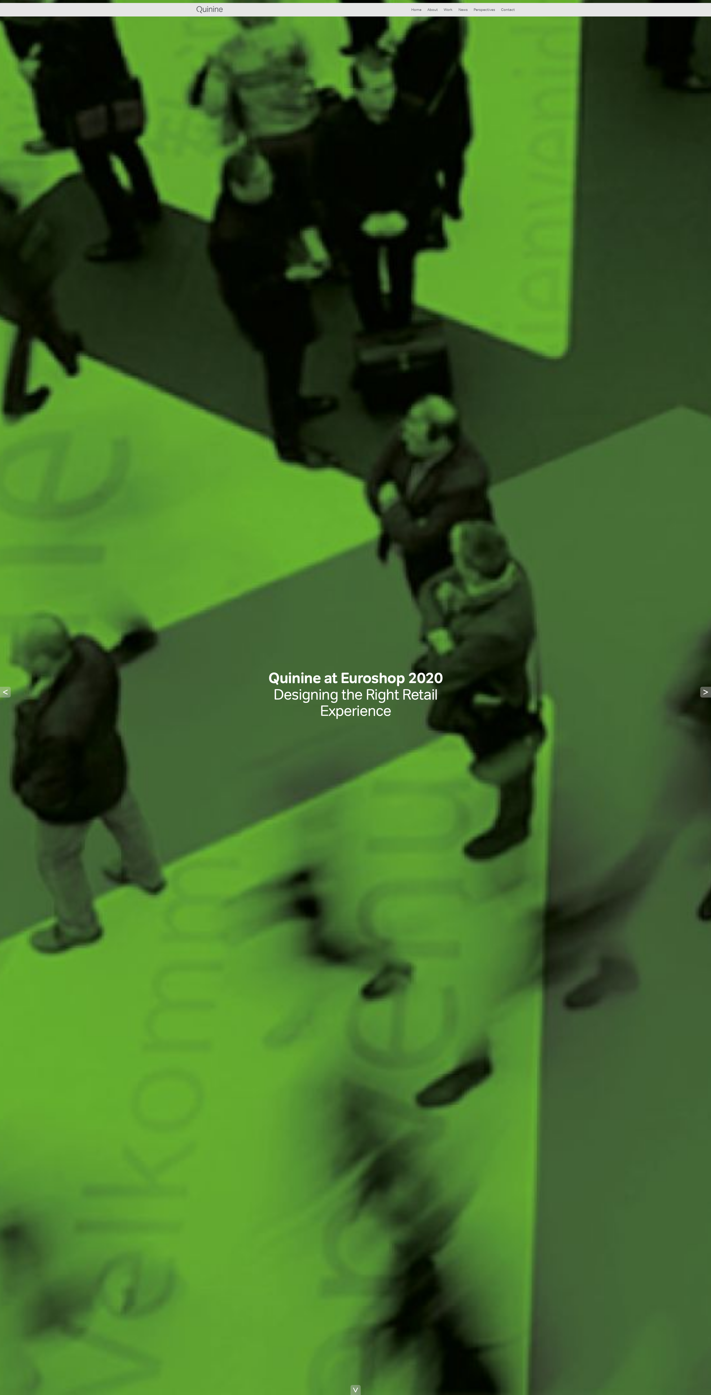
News (463, 9)
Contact (508, 9)
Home (416, 9)
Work (448, 9)
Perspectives (484, 9)
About (432, 9)
